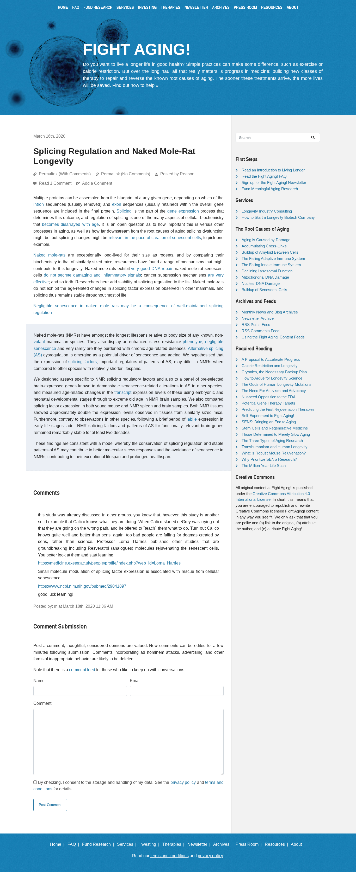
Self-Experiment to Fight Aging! (268, 415)
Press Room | (250, 844)
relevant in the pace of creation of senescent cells (155, 237)
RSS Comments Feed (260, 331)
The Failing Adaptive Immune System (273, 258)
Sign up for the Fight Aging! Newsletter (274, 182)
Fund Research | (99, 844)
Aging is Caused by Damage (266, 240)
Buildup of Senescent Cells (264, 289)
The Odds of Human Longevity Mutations (276, 384)
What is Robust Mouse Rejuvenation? (274, 453)
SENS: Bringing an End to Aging (269, 422)
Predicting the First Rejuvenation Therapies (278, 409)
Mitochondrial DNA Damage (265, 277)
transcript (122, 392)
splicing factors (82, 362)
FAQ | (74, 844)
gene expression (183, 211)
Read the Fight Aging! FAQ (264, 176)
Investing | (150, 844)
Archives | (224, 844)
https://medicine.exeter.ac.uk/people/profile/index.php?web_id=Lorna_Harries (109, 563)
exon (116, 204)
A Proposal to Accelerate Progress (271, 359)
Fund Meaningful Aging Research (270, 189)
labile (192, 419)
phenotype (192, 341)
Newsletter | (199, 844)
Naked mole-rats (49, 255)
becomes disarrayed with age (70, 224)
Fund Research (97, 7)
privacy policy (183, 782)
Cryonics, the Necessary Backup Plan (274, 372)
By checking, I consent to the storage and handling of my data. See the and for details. (128, 785)
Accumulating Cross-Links (264, 246)
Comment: (42, 703)
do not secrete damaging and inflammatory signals (92, 275)
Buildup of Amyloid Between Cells (270, 252)
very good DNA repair (151, 268)
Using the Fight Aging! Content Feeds (273, 337)
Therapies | (174, 844)
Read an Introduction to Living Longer (273, 170)
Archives (221, 7)
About (292, 7)
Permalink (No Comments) (125, 174)
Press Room (245, 7)
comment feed (82, 670)
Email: (136, 680)
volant (39, 341)
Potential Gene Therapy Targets (268, 403)
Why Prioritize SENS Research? (269, 459)
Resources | (277, 844)
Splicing (124, 211)
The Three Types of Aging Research (272, 440)
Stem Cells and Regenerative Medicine (275, 428)
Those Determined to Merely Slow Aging (276, 434)
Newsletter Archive (258, 318)
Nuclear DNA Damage (261, 283)
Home (63, 7)
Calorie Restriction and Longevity (270, 365)
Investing (147, 7)
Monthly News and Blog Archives (270, 312)
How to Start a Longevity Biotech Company (278, 217)
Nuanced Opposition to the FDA (269, 397)
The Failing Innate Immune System (271, 264)
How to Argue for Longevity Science (272, 378)
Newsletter (196, 7)
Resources (272, 7)
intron (38, 204)
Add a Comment (97, 183)
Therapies (170, 7)
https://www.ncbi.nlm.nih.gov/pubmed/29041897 (82, 586)
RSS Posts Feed (256, 324)
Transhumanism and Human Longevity (275, 447)
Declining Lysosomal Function (267, 271)
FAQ (75, 7)
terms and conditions (169, 856)
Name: (39, 680)
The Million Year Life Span (264, 465)
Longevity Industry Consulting (267, 211)
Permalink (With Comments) (65, 174)
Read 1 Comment (55, 183)
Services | (127, 844)
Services (125, 7)
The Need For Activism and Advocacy (274, 390)
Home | (58, 844)
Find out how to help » (135, 85)
